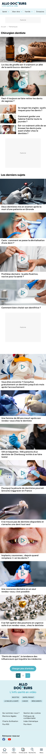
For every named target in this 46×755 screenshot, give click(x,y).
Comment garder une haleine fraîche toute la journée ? (30, 119)
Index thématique (30, 721)
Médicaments (37, 701)
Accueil (3, 27)
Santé (4, 12)
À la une (4, 753)
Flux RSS (5, 724)
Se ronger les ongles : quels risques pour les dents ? (32, 109)
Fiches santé (23, 753)
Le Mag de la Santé (11, 701)
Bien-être (16, 12)
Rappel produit (28, 697)
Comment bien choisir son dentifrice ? (21, 307)
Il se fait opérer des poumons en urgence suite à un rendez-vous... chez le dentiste (22, 624)
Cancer (25, 701)
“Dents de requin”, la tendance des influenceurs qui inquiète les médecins (21, 657)
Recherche (32, 753)
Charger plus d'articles (23, 668)
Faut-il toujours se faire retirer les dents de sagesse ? (21, 99)
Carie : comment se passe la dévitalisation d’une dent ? (23, 241)
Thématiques (13, 27)
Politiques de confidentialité (29, 717)
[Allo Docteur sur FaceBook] (3, 739)
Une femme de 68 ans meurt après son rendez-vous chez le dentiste (21, 419)
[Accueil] (23, 688)
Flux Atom (27, 724)
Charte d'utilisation (10, 721)
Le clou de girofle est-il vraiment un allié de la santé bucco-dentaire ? (22, 66)
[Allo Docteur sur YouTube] (9, 739)
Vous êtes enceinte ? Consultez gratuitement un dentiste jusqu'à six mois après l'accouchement (22, 385)
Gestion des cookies (32, 713)
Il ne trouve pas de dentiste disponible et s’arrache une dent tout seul (22, 523)
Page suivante (27, 675)
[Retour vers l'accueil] (23, 4)
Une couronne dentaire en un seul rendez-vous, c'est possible (18, 590)
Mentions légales (9, 716)
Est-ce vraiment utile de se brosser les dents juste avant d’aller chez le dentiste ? (32, 129)
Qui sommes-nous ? (10, 713)
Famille (27, 12)
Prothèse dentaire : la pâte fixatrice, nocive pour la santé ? (19, 275)
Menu (41, 753)
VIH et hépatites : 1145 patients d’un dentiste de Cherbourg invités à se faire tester (21, 454)
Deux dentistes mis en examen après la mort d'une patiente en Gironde (21, 208)
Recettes (15, 697)
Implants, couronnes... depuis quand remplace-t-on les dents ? (19, 556)
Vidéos (14, 753)
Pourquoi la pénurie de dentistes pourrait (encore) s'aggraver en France (22, 489)
